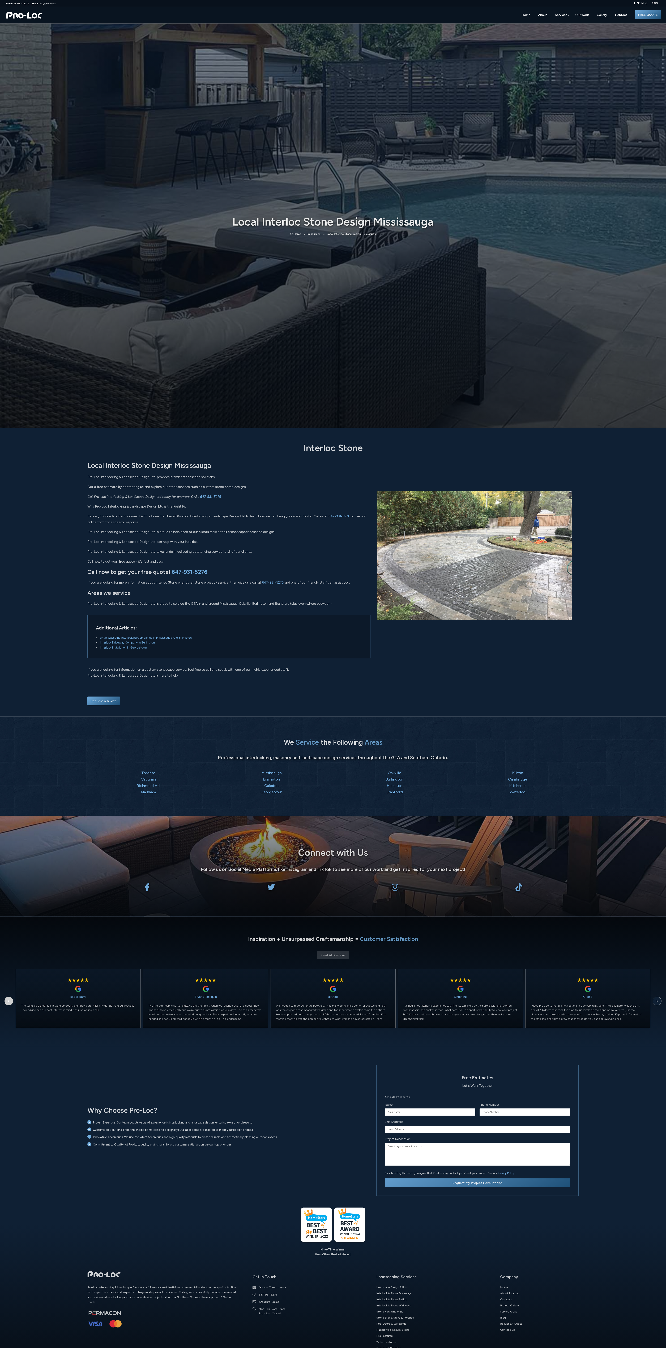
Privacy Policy (506, 1173)
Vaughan (148, 779)
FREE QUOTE (648, 14)
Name (389, 1104)
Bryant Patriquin (206, 996)
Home (526, 15)
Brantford (394, 792)
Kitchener (517, 785)
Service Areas (508, 1311)
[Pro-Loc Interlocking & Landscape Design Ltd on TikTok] (646, 3)
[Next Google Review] (657, 1001)
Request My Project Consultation (477, 1183)
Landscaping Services (396, 1276)
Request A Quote (104, 701)
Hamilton (394, 785)
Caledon (271, 785)
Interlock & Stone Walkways (393, 1305)
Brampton (271, 779)
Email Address (394, 1122)
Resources (314, 234)
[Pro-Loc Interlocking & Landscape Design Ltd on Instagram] (641, 3)
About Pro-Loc (509, 1293)
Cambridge (517, 779)
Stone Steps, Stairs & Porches (395, 1317)
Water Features (386, 1342)
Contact (621, 15)
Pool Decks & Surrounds (391, 1323)
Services (561, 15)
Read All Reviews (333, 955)
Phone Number (489, 1104)
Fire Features (384, 1335)
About (542, 15)
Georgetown (271, 792)
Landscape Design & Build (392, 1287)
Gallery (602, 15)
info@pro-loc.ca (44, 3)
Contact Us (507, 1329)
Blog (503, 1317)
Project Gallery (509, 1305)
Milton (517, 772)
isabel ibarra (78, 996)
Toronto (148, 772)
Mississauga (271, 772)
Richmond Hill (148, 785)
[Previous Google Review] (9, 1001)
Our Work (582, 15)
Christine (460, 996)
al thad (333, 996)
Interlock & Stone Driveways (394, 1293)
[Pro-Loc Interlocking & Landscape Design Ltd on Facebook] (633, 3)
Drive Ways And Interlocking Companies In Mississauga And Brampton (146, 637)
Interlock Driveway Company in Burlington (127, 642)
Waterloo (518, 792)
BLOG (655, 3)
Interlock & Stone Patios (391, 1299)
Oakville (394, 772)
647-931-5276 (17, 3)
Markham (148, 792)
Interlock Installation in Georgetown (123, 647)
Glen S (587, 996)
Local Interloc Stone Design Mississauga (351, 234)
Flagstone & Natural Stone (392, 1329)
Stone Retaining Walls (389, 1311)
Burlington (394, 779)
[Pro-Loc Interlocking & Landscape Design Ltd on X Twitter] (637, 3)
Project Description (398, 1139)
